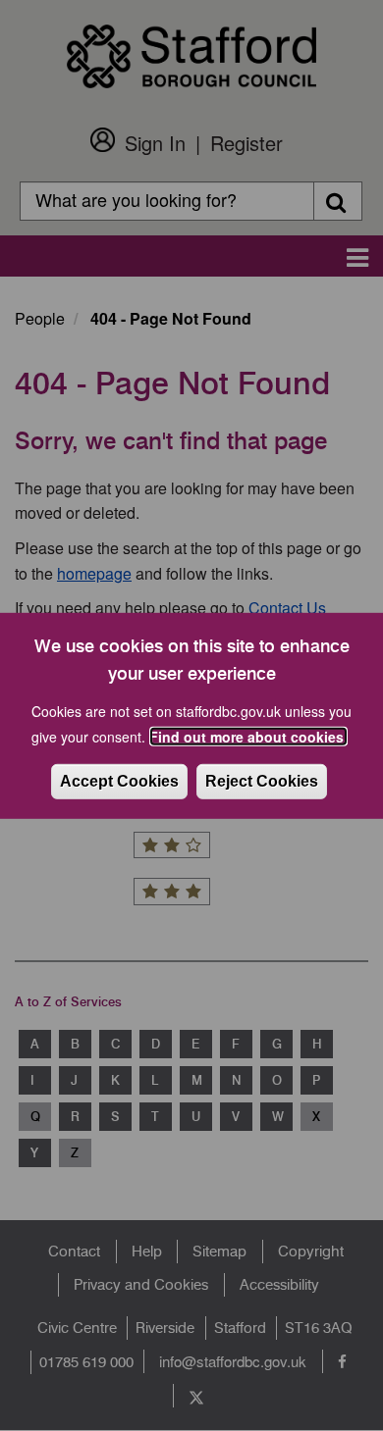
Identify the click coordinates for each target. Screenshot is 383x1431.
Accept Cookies (119, 781)
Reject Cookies (261, 781)
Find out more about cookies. (248, 736)
